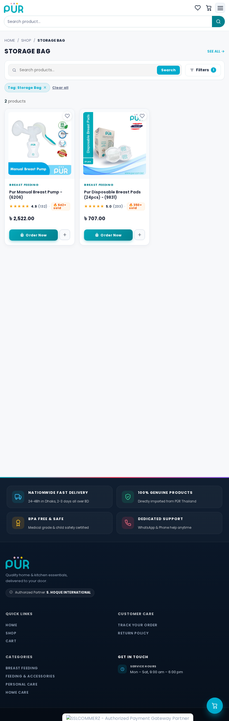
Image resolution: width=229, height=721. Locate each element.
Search (168, 70)
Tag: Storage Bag (24, 87)
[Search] (218, 21)
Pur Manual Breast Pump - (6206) (35, 194)
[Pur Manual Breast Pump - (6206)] (40, 143)
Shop (26, 40)
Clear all (60, 87)
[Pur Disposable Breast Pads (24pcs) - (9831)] (114, 143)
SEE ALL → (216, 51)
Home (9, 40)
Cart (11, 641)
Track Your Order (138, 625)
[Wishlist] (198, 8)
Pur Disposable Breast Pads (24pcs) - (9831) (112, 194)
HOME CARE (17, 692)
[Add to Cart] (64, 234)
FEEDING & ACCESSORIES (30, 676)
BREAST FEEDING (22, 668)
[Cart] (209, 8)
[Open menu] (220, 8)
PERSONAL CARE (21, 684)
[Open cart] (215, 706)
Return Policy (133, 633)
